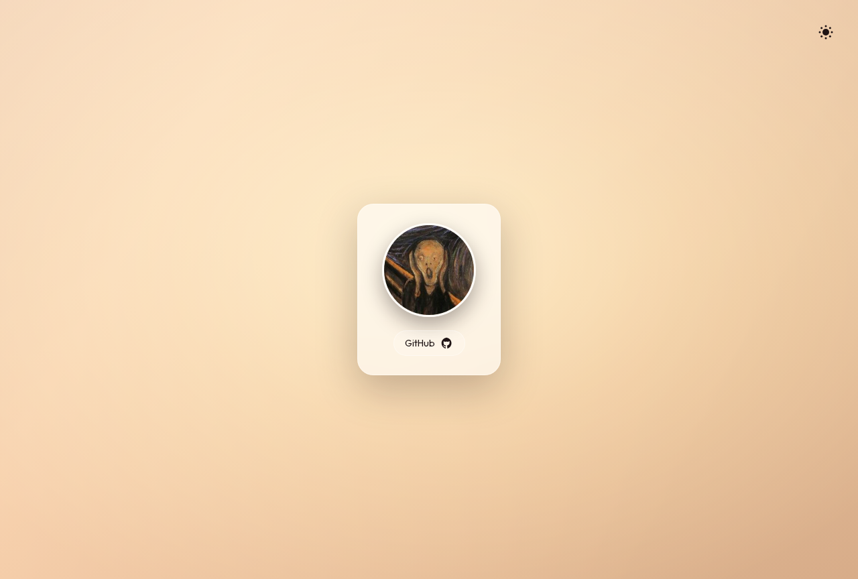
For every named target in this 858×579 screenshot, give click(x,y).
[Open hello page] (429, 271)
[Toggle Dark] (826, 32)
